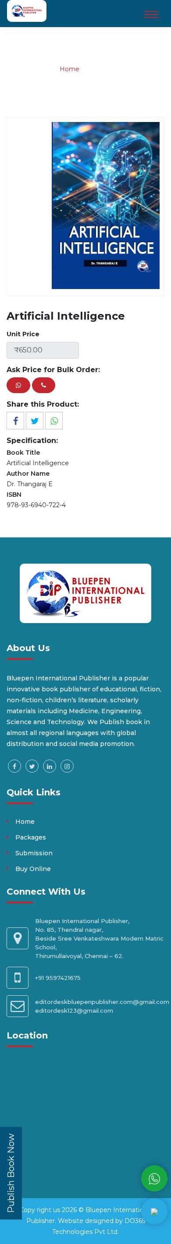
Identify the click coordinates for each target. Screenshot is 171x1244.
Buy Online (33, 869)
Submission (34, 853)
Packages (30, 837)
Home (69, 69)
